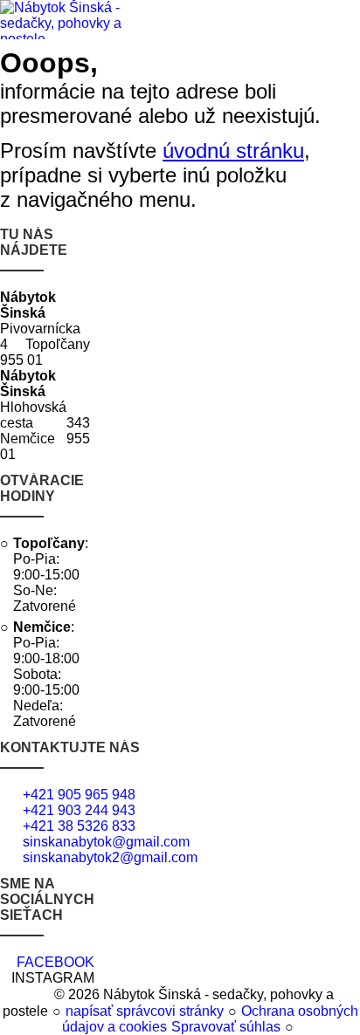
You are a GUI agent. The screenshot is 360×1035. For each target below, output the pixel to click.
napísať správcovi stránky (145, 1011)
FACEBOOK (55, 962)
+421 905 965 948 (79, 794)
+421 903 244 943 (79, 810)
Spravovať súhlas (225, 1026)
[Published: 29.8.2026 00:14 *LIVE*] (42, 994)
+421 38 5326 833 (79, 826)
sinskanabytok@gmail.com (106, 841)
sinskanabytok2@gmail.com (110, 857)
